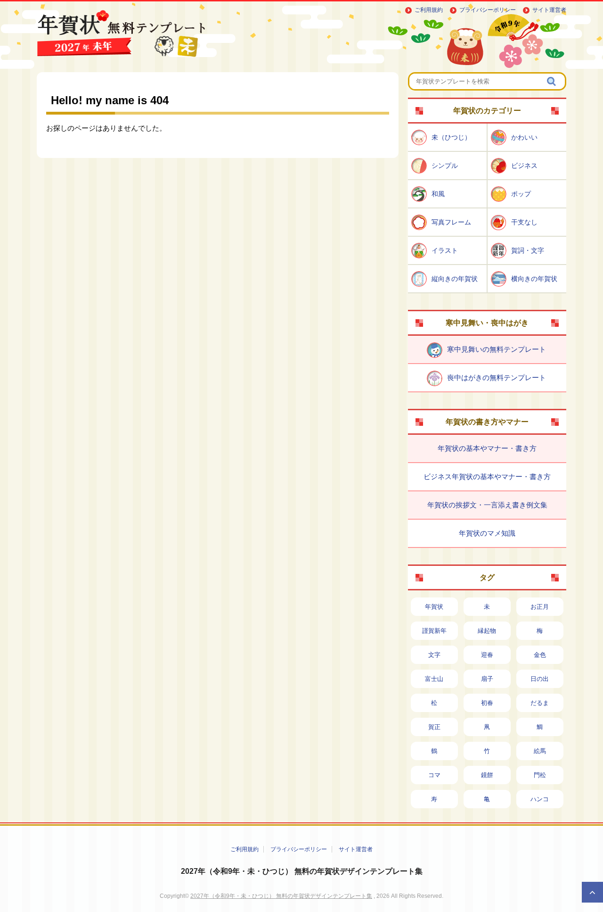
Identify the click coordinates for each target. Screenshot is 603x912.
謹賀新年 (434, 630)
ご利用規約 (429, 10)
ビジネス (524, 165)
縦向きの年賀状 (455, 278)
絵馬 (540, 750)
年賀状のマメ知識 (487, 533)
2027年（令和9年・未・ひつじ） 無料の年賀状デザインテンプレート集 (302, 871)
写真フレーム (451, 222)
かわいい (524, 137)
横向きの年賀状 (534, 278)
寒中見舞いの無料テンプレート (496, 349)
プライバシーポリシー (487, 10)
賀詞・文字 (527, 250)
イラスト (445, 250)
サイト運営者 (549, 10)
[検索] (552, 81)
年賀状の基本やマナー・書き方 (487, 448)
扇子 (487, 678)
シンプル (445, 165)
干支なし (524, 222)
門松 (540, 775)
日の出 (539, 678)
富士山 (434, 678)
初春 (487, 702)
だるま (539, 702)
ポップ (521, 194)
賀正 (434, 726)
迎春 (487, 654)
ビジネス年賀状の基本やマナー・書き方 (487, 477)
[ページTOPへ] (592, 892)
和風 (438, 194)
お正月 (539, 606)
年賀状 (434, 606)
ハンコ (539, 799)
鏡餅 (487, 775)
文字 (434, 654)
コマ (434, 775)
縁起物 (487, 630)
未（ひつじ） (451, 137)
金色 (540, 654)
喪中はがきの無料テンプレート (496, 377)
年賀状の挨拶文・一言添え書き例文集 (487, 505)
